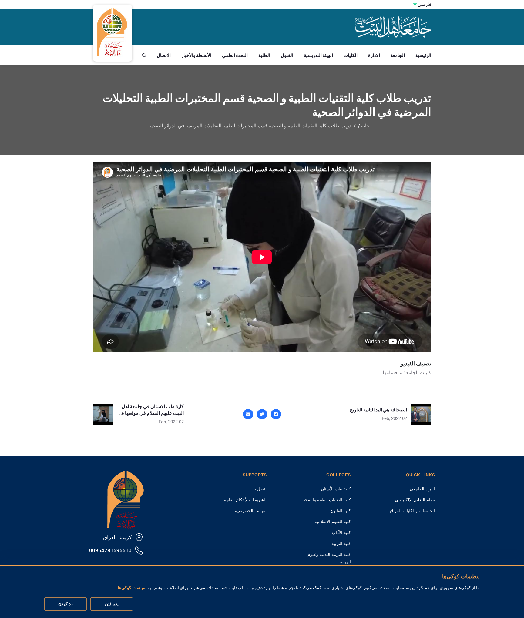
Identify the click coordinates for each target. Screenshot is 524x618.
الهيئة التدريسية (318, 55)
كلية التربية (341, 543)
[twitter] (262, 414)
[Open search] (144, 55)
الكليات (351, 55)
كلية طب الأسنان (336, 488)
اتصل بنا (259, 488)
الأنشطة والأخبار (196, 55)
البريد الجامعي (422, 488)
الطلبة (264, 55)
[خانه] (125, 498)
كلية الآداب (341, 532)
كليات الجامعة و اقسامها (407, 372)
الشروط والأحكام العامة (245, 499)
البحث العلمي (235, 55)
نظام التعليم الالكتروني (415, 499)
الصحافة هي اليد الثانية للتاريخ (378, 409)
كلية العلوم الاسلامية (332, 521)
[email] (248, 414)
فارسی (424, 4)
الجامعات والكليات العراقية (411, 510)
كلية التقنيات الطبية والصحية (326, 499)
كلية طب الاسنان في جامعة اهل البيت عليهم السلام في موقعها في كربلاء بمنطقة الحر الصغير (151, 413)
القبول (287, 55)
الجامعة (398, 55)
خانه (365, 126)
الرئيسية (423, 55)
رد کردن (65, 604)
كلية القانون (340, 510)
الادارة (374, 55)
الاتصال (164, 55)
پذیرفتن (112, 604)
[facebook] (276, 414)
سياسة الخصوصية (251, 510)
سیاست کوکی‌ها (132, 588)
